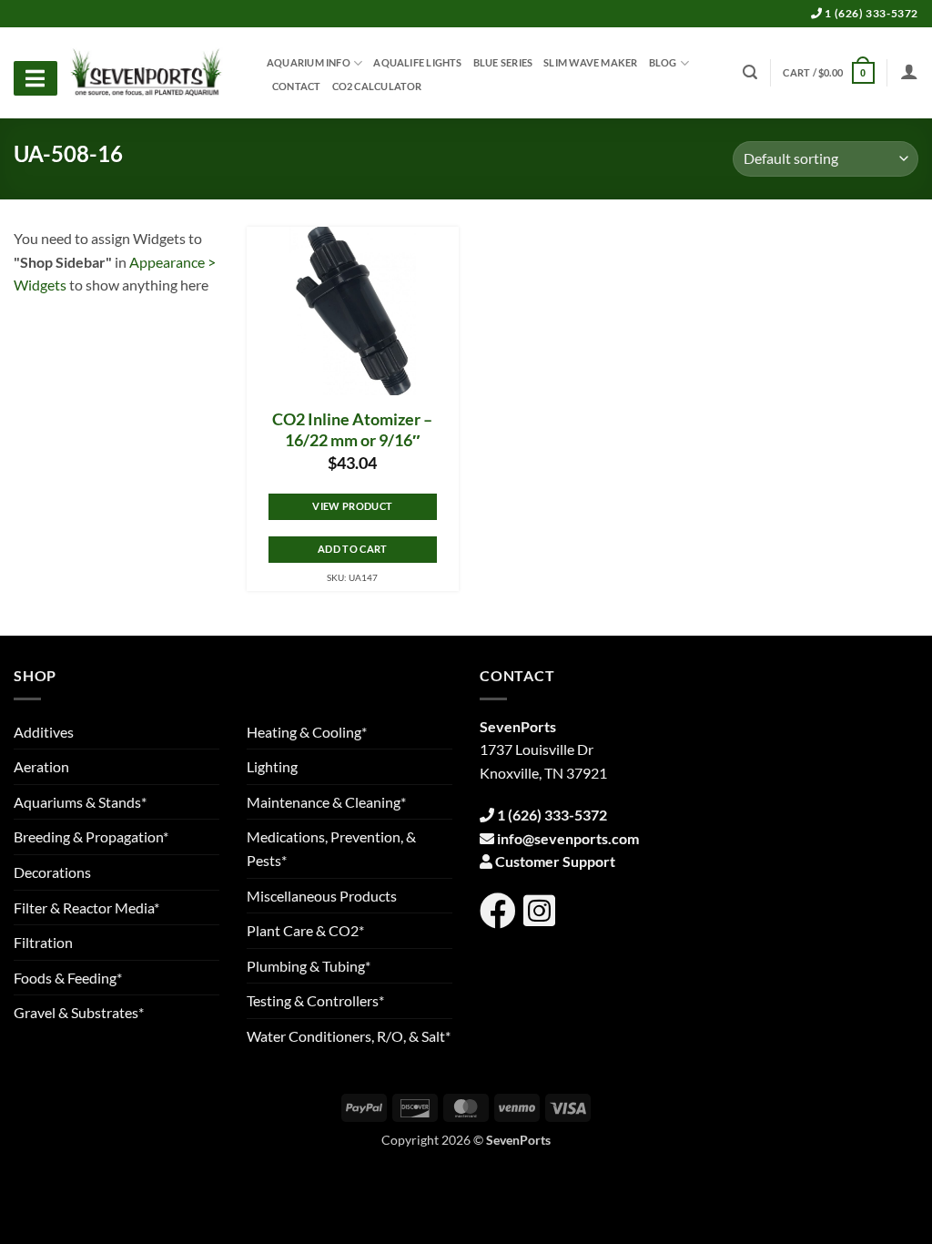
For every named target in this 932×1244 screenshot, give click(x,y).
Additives (44, 731)
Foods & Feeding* (68, 977)
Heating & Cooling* (307, 731)
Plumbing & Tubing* (308, 965)
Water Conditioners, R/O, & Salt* (349, 1036)
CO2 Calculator (377, 86)
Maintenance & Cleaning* (326, 802)
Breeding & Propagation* (91, 836)
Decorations (52, 872)
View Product (352, 506)
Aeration (41, 766)
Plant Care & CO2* (305, 930)
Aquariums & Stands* (80, 802)
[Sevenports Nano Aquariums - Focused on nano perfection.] (146, 72)
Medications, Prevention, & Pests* (331, 848)
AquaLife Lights (417, 62)
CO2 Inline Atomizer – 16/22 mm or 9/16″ (352, 430)
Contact (296, 86)
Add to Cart (353, 549)
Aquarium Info (308, 62)
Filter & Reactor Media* (86, 907)
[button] (828, 72)
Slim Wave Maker (590, 62)
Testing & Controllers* (315, 1000)
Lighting (272, 766)
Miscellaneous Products (322, 895)
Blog (663, 62)
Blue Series (502, 62)
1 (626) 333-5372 (870, 13)
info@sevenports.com (568, 838)
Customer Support (555, 861)
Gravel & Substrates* (79, 1012)
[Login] (909, 71)
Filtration (43, 942)
